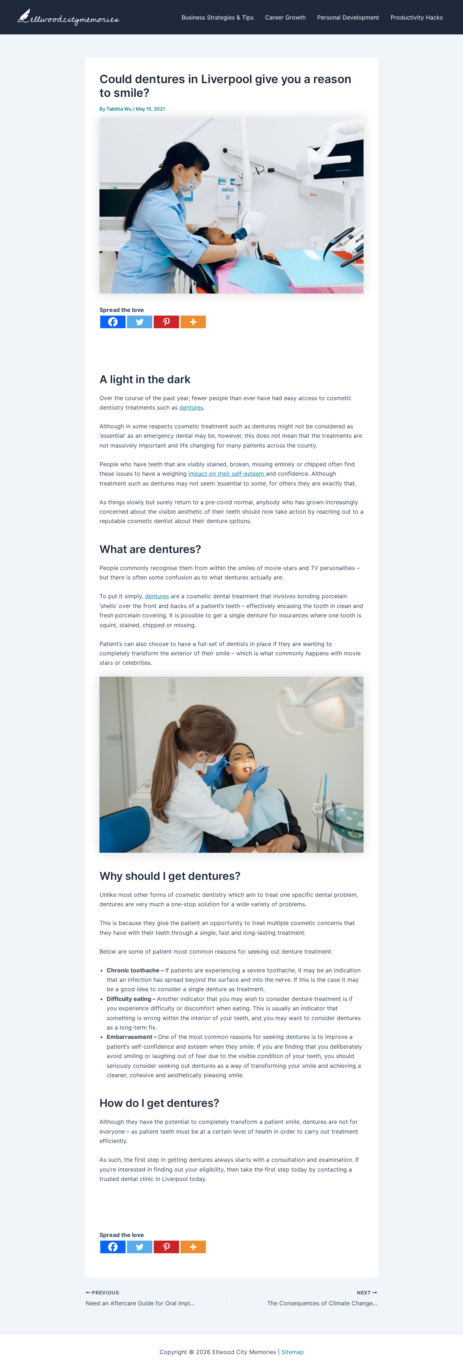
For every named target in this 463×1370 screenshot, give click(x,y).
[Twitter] (139, 322)
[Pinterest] (166, 322)
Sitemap (292, 1352)
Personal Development (348, 17)
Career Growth (285, 17)
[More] (193, 322)
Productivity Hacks (417, 17)
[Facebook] (113, 322)
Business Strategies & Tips (218, 17)
